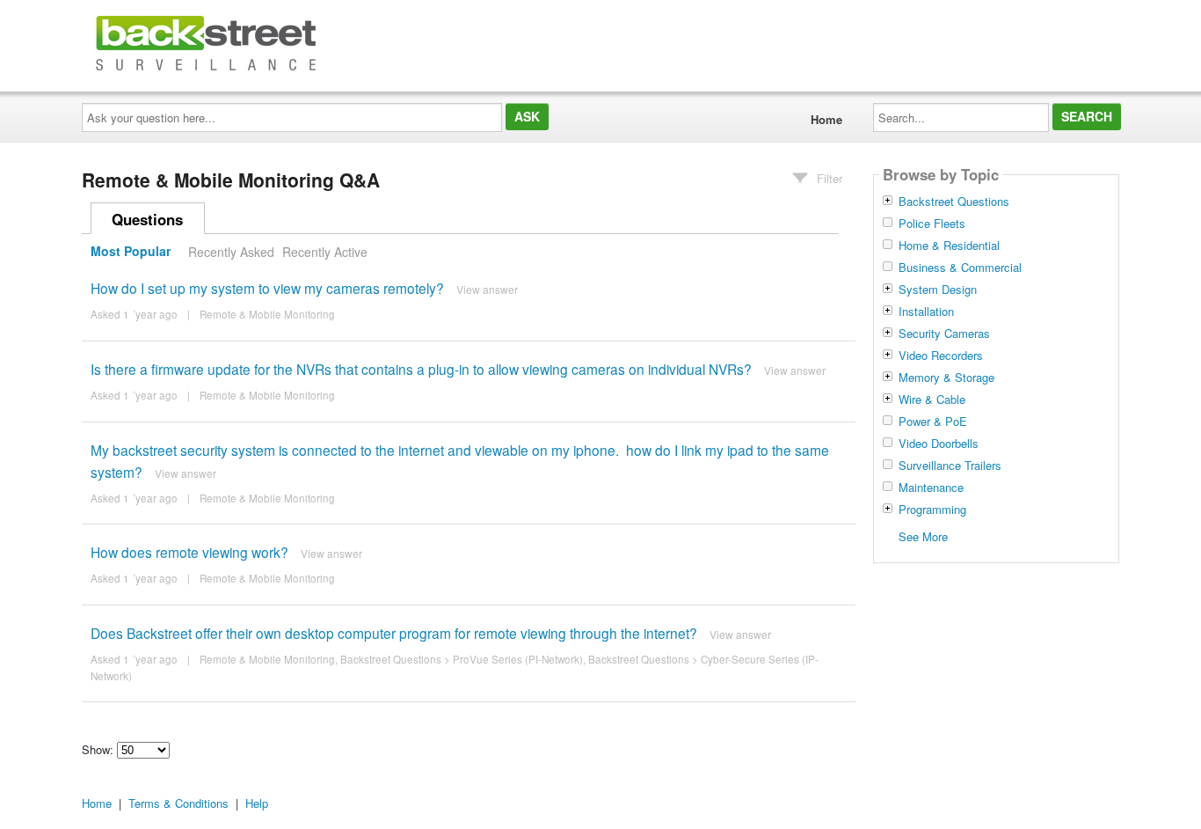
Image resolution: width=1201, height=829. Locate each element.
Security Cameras (944, 333)
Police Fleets (932, 223)
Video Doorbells (939, 443)
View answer (487, 289)
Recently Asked (231, 251)
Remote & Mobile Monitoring (267, 314)
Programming (932, 509)
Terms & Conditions (178, 803)
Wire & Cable (932, 399)
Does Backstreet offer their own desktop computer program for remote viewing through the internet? (394, 632)
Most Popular (131, 251)
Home (826, 119)
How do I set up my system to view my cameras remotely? (267, 287)
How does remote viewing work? (189, 551)
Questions (147, 219)
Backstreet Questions (390, 659)
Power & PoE (933, 421)
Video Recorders (941, 355)
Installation (926, 311)
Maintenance (931, 487)
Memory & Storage (946, 377)
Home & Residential (949, 245)
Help (256, 803)
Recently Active (325, 251)
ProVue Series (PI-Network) (518, 659)
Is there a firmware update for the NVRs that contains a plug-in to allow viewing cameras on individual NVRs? (421, 368)
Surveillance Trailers (950, 465)
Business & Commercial (960, 267)
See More (923, 535)
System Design (938, 289)
